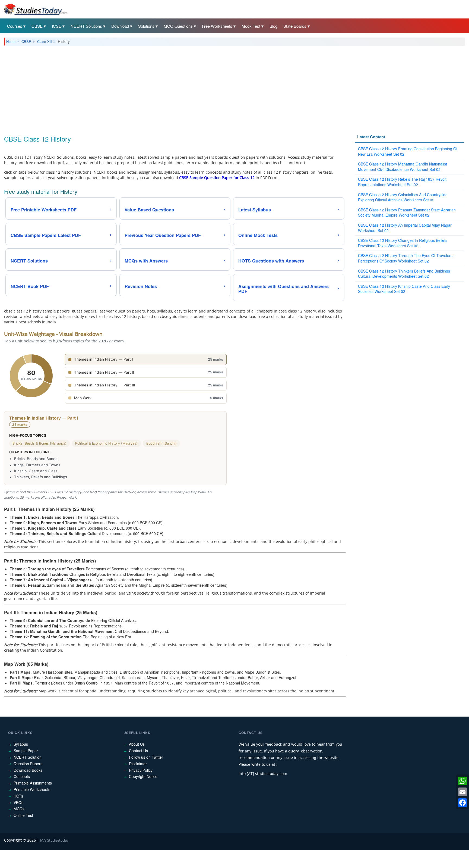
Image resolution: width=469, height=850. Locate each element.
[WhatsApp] (462, 781)
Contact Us (138, 750)
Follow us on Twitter (146, 757)
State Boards (294, 26)
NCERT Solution (28, 757)
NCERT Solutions (86, 26)
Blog (273, 26)
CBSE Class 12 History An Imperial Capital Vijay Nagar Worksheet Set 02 (405, 227)
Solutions (146, 26)
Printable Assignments (33, 783)
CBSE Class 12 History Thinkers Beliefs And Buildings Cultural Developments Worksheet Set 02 (404, 273)
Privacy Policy (141, 770)
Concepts (22, 776)
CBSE (37, 26)
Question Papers (28, 763)
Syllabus (21, 744)
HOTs (18, 796)
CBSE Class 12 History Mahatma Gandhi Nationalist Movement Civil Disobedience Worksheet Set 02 (402, 166)
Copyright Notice (143, 776)
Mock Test (251, 26)
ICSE (56, 26)
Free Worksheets (217, 26)
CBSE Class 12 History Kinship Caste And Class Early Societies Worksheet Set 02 (404, 288)
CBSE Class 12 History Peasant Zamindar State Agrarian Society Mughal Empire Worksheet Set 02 (407, 212)
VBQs (18, 802)
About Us (137, 744)
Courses (14, 26)
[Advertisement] (167, 86)
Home (10, 41)
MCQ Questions (178, 26)
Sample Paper (26, 750)
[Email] (462, 791)
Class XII (44, 41)
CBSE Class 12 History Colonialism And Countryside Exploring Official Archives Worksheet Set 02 (403, 197)
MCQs (19, 808)
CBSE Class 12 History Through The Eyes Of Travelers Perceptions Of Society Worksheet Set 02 (405, 258)
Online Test (23, 815)
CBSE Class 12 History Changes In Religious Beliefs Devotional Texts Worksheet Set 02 (402, 243)
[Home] (35, 9)
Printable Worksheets (32, 789)
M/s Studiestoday (54, 840)
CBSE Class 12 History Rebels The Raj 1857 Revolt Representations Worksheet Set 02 (402, 181)
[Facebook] (462, 802)
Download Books (28, 770)
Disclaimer (138, 763)
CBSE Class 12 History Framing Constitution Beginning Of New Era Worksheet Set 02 (407, 151)
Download (120, 26)
